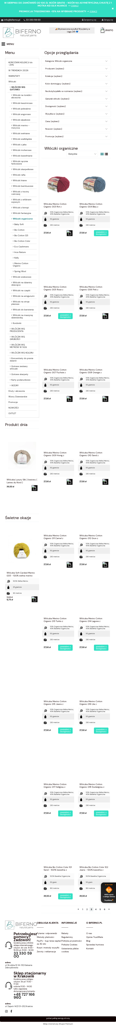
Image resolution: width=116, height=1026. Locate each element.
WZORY (15, 385)
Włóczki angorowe (22, 114)
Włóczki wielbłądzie (22, 139)
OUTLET (12, 413)
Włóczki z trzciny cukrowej (20, 192)
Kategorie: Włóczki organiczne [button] (58, 61)
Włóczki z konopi (21, 207)
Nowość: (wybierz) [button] (53, 129)
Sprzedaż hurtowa (95, 944)
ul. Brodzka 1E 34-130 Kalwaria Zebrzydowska (18, 966)
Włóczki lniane (20, 180)
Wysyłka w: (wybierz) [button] (54, 114)
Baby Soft (19, 224)
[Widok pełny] (106, 154)
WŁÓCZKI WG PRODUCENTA (17, 330)
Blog (88, 940)
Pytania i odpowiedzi (47, 933)
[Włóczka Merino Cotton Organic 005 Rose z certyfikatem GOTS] (58, 264)
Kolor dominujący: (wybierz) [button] (57, 83)
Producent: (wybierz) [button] (54, 68)
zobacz (75, 6)
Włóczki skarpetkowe (23, 169)
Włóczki (12, 81)
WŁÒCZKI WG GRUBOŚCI (17, 337)
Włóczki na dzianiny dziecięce (21, 283)
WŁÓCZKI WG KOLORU (22, 352)
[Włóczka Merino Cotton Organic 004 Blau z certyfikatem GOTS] (94, 181)
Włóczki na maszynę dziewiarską (22, 316)
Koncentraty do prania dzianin (21, 359)
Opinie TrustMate (94, 937)
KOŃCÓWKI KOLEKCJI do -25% (20, 63)
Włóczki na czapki (21, 290)
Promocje (13, 402)
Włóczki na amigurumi (23, 296)
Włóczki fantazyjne (22, 213)
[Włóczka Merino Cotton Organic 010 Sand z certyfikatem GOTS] (94, 430)
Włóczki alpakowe (21, 119)
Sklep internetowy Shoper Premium (58, 1024)
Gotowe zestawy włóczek (19, 367)
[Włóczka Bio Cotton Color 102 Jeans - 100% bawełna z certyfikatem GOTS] (94, 845)
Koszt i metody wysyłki (48, 947)
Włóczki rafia (19, 174)
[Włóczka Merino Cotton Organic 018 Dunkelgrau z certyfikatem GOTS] (94, 762)
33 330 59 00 (33, 19)
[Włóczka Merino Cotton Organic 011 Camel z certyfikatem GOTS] (58, 513)
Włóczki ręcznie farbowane (19, 162)
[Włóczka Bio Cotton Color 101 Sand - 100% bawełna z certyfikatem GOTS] (58, 845)
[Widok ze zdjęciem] (102, 154)
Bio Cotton (19, 230)
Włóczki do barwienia (23, 309)
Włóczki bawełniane (22, 155)
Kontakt (90, 948)
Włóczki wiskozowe (22, 277)
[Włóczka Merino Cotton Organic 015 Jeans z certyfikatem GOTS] (58, 679)
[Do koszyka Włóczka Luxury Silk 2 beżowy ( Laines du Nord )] (35, 488)
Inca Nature (20, 252)
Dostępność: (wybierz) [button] (55, 106)
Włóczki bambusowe (23, 186)
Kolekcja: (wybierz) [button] (53, 76)
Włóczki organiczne (23, 218)
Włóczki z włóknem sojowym (21, 200)
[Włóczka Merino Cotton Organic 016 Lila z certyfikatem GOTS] (94, 679)
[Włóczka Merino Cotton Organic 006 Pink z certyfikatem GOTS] (94, 264)
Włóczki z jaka (19, 144)
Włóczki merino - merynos (20, 126)
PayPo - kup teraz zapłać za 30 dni (49, 942)
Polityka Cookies (69, 944)
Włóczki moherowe (22, 150)
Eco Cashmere (21, 246)
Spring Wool (20, 271)
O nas (89, 933)
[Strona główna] (22, 32)
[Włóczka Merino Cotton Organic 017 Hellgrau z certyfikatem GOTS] (58, 762)
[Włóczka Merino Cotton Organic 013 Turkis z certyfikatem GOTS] (58, 596)
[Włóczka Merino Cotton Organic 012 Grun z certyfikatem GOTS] (94, 513)
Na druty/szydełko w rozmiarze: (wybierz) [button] (63, 91)
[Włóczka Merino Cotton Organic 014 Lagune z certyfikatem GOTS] (94, 596)
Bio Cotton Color (22, 241)
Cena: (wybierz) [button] (52, 121)
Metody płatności (45, 937)
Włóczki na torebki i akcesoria (21, 96)
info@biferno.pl (12, 19)
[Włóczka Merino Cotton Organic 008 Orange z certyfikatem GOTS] (94, 347)
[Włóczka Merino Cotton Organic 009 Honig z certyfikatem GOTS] (58, 430)
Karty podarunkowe (20, 379)
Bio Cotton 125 (21, 235)
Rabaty (64, 933)
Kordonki (17, 323)
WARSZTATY (14, 76)
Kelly (16, 257)
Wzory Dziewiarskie (17, 396)
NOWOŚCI (13, 407)
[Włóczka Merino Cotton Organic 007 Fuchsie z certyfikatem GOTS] (58, 347)
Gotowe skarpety (19, 374)
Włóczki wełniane (21, 133)
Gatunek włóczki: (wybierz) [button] (57, 99)
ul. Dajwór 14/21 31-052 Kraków (19, 1006)
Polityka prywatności (71, 940)
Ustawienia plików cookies (70, 950)
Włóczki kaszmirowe (22, 103)
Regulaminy (67, 937)
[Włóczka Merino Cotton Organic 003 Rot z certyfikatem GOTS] (58, 181)
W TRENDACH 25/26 (18, 70)
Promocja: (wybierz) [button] (54, 136)
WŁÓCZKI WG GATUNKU (17, 88)
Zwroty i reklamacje (46, 951)
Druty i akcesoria (16, 391)
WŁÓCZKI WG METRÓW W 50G (18, 345)
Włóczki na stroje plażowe (20, 302)
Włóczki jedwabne (22, 108)
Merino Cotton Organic (20, 264)
